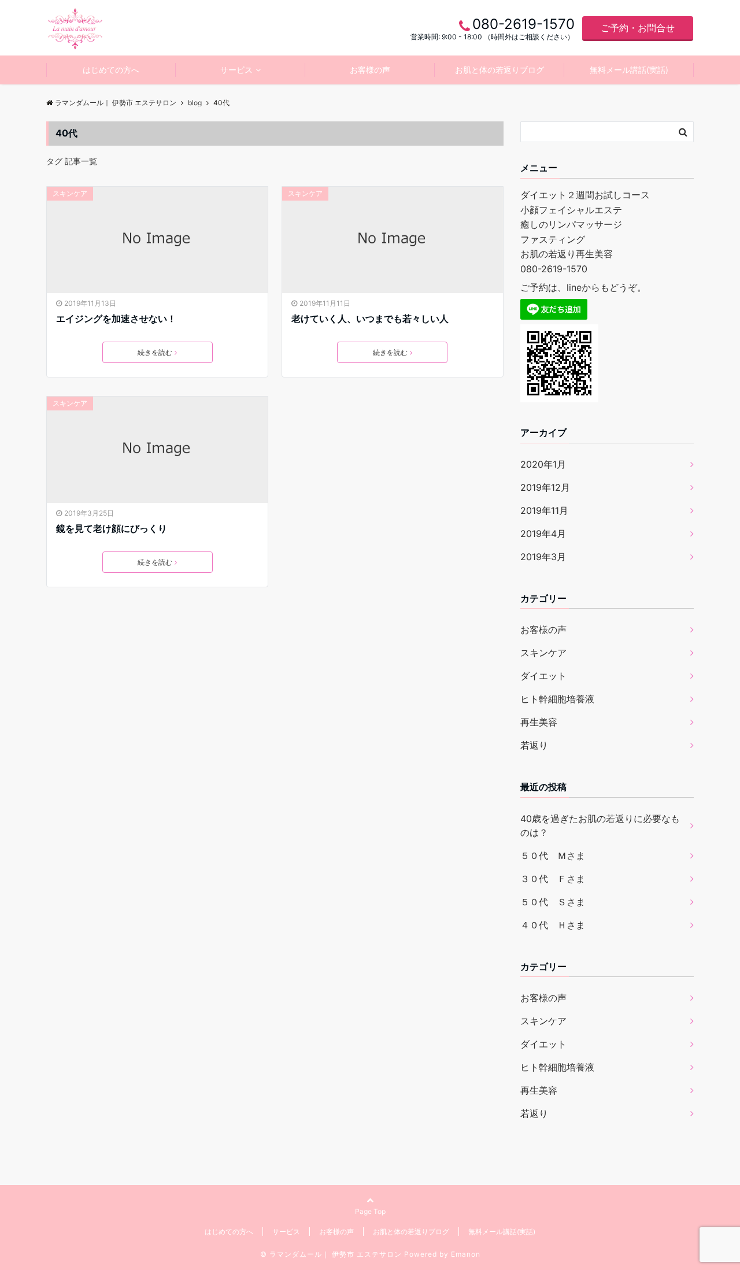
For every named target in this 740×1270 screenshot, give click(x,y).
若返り (534, 745)
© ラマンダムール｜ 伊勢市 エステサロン (331, 1254)
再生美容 (538, 722)
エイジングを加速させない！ (116, 318)
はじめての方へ (111, 70)
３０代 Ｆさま (552, 878)
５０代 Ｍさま (552, 855)
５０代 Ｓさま (552, 902)
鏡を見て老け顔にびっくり (111, 528)
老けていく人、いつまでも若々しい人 (370, 318)
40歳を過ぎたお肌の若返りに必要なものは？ (600, 825)
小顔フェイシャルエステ (571, 210)
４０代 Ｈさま (552, 925)
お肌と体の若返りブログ (499, 70)
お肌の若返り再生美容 (566, 254)
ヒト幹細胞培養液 (557, 699)
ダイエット (543, 676)
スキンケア (70, 193)
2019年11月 (544, 510)
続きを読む (155, 352)
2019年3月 (543, 556)
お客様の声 (370, 70)
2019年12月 (545, 487)
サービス (236, 70)
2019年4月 (543, 533)
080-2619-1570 (553, 269)
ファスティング (552, 239)
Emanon (465, 1254)
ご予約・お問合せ (638, 28)
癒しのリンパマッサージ (571, 224)
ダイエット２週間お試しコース (585, 195)
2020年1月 (543, 464)
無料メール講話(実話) (629, 70)
